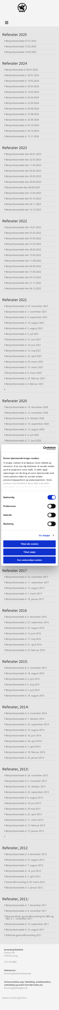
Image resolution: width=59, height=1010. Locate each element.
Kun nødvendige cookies (29, 560)
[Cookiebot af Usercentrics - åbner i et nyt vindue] (43, 448)
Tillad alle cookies (29, 544)
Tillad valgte (29, 552)
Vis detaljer (44, 535)
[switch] (52, 506)
